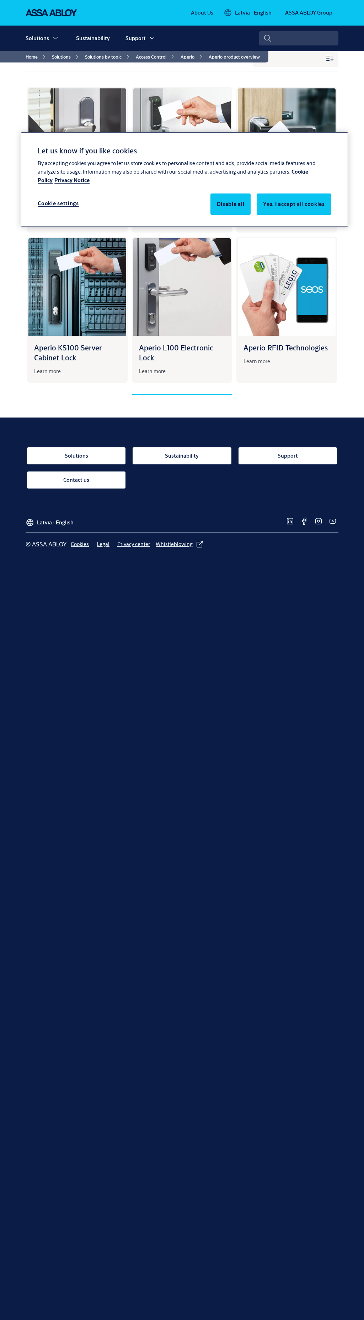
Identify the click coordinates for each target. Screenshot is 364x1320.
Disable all (231, 204)
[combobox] (298, 38)
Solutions (37, 38)
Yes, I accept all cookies (294, 204)
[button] (55, 38)
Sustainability (93, 38)
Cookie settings (58, 203)
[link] (202, 12)
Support (135, 38)
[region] (184, 179)
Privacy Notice (72, 180)
